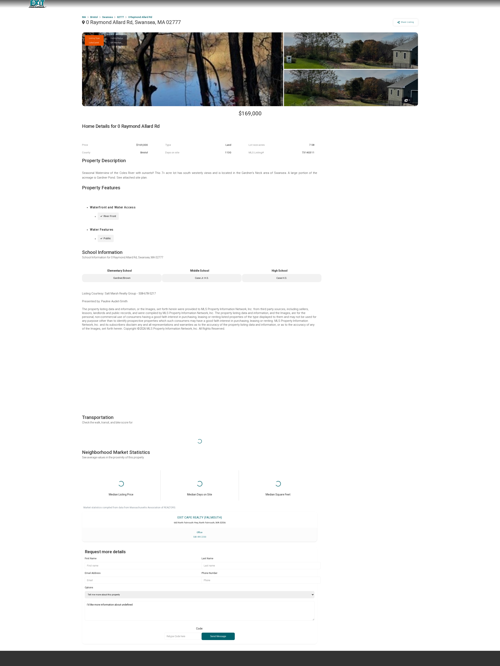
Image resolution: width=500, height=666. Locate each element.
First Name (90, 558)
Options (89, 587)
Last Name (207, 558)
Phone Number (209, 573)
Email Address (93, 573)
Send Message (218, 636)
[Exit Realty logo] (37, 4)
